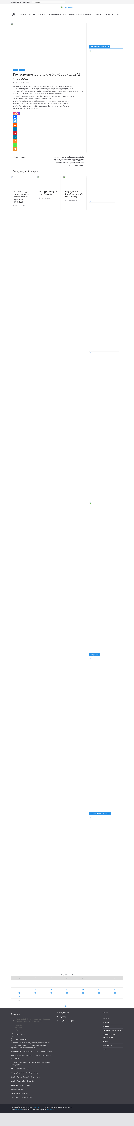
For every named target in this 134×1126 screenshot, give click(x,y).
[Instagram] (16, 113)
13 (67, 989)
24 (19, 997)
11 (35, 989)
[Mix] (15, 141)
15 (99, 989)
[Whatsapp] (15, 145)
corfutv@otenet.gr (22, 1039)
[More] (15, 149)
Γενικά (15, 70)
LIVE (117, 14)
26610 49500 (20, 1035)
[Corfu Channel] (13, 14)
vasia (27, 83)
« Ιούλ (66, 1006)
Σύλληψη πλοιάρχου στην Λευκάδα (48, 192)
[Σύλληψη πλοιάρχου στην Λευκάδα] (48, 177)
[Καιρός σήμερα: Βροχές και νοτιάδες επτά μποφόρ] (74, 177)
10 (19, 989)
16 (115, 989)
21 (83, 993)
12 (51, 989)
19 (51, 993)
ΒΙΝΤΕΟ (98, 14)
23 (115, 993)
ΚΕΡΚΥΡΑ (32, 14)
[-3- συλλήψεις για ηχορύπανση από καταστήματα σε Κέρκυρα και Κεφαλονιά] (22, 177)
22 (99, 993)
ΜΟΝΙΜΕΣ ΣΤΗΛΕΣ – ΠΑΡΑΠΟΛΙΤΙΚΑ (81, 14)
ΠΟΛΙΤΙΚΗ (41, 14)
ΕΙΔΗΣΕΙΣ (23, 14)
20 (67, 993)
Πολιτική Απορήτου (63, 1013)
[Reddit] (15, 125)
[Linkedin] (15, 129)
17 (19, 993)
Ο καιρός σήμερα (19, 157)
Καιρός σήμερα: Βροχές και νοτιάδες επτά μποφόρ (74, 194)
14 (83, 989)
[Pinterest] (15, 133)
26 (51, 997)
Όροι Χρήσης (61, 1017)
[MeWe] (15, 137)
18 (35, 993)
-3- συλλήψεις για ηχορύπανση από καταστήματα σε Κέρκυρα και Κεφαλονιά (21, 196)
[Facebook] (15, 117)
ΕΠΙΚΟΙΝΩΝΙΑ (108, 14)
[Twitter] (15, 121)
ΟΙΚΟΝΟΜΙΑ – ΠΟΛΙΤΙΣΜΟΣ (57, 14)
